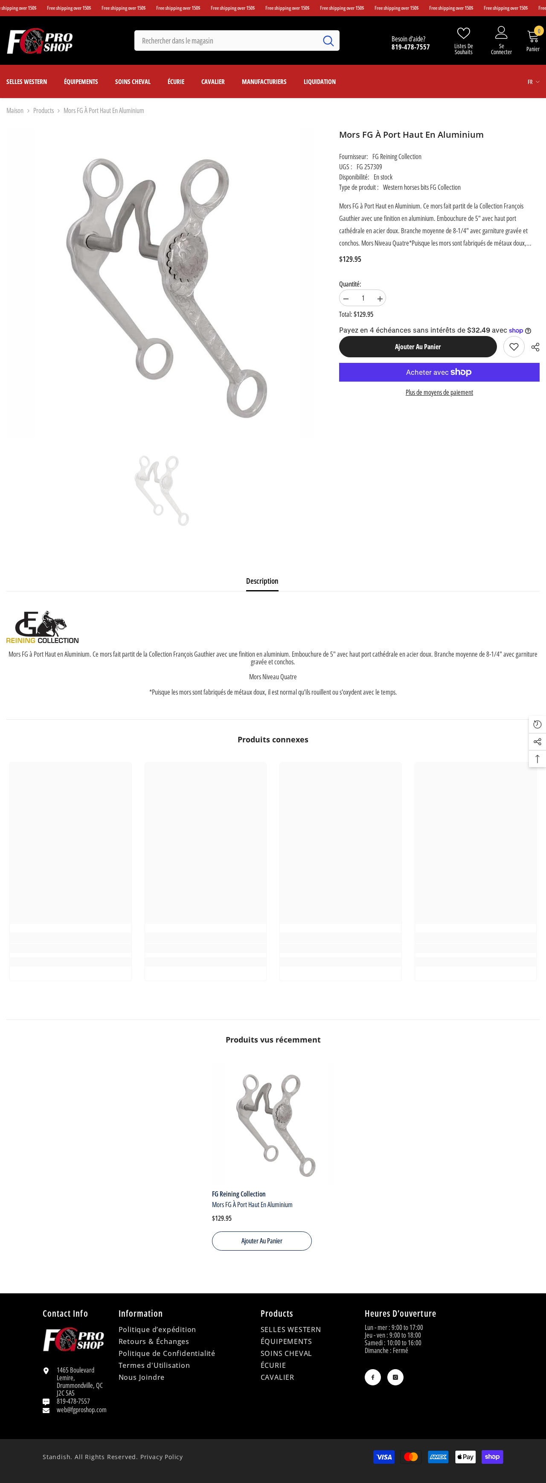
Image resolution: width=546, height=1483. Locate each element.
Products (43, 110)
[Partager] (532, 347)
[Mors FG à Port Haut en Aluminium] (273, 1124)
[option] (160, 489)
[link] (514, 346)
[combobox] (225, 40)
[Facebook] (373, 1377)
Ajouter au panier (418, 346)
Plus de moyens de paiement (439, 392)
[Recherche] (237, 40)
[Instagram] (395, 1377)
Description (262, 581)
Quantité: (350, 284)
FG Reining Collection (396, 156)
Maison (14, 110)
